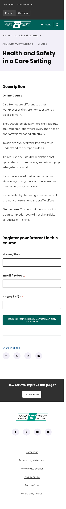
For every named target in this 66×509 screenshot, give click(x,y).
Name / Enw (11, 254)
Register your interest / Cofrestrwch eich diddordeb (32, 320)
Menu (48, 24)
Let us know (32, 394)
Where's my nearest (41, 493)
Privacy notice (32, 477)
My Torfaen (9, 5)
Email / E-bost (14, 275)
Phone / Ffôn (13, 297)
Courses (42, 43)
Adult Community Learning (18, 43)
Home (6, 35)
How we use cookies (31, 468)
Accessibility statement (32, 460)
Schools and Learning (26, 35)
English (9, 13)
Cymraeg (23, 13)
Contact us (42, 452)
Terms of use (32, 485)
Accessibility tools (25, 4)
